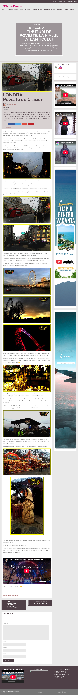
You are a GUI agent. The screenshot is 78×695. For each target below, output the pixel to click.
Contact (54, 1)
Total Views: (57, 676)
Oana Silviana (12, 104)
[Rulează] (3, 682)
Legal (66, 9)
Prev (3, 39)
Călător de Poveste (12, 6)
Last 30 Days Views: (59, 673)
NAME (4, 641)
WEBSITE (5, 653)
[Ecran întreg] (22, 682)
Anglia (4, 595)
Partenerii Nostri (62, 1)
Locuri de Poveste (37, 9)
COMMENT (5, 623)
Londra (16, 595)
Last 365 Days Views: (60, 674)
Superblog (59, 9)
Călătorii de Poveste (25, 9)
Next (75, 39)
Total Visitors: (57, 678)
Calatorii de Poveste (72, 1)
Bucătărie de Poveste (49, 9)
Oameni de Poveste (13, 9)
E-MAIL (5, 647)
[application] (13, 676)
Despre (3, 9)
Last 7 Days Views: (59, 671)
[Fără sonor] (20, 682)
